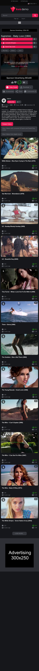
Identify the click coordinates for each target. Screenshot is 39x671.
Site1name (15, 1)
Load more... (19, 533)
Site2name (25, 1)
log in (16, 66)
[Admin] (4, 100)
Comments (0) (31, 91)
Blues (13, 50)
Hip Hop (5, 50)
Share (20, 91)
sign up (21, 66)
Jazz (20, 50)
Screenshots (10, 91)
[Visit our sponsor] (19, 30)
